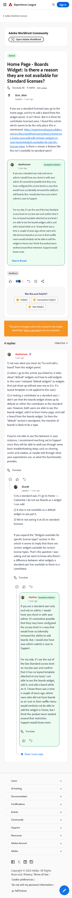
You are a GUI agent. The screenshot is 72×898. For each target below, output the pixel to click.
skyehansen (24, 164)
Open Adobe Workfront (28, 39)
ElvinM (25, 486)
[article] (36, 417)
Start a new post (32, 330)
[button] (18, 88)
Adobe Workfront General (16, 16)
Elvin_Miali (21, 95)
